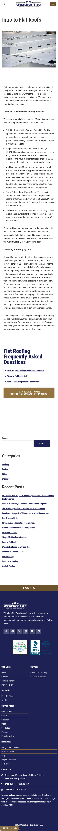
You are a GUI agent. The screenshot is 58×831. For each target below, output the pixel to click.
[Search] (5, 4)
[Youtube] (12, 631)
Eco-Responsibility (10, 518)
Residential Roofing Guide (13, 551)
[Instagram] (19, 631)
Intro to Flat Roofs (9, 542)
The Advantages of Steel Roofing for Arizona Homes (23, 508)
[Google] (38, 631)
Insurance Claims (9, 532)
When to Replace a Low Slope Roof (16, 547)
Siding (4, 474)
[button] (29, 370)
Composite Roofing (10, 561)
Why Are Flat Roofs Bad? (17, 376)
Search (5, 438)
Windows (6, 479)
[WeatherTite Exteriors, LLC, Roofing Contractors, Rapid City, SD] (41, 654)
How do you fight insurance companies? (18, 527)
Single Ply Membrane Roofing (14, 537)
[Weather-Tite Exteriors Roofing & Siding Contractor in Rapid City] (29, 4)
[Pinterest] (25, 631)
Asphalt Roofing (8, 566)
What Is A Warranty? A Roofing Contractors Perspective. (25, 503)
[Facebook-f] (6, 631)
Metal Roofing (8, 556)
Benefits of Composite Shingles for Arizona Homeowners (25, 513)
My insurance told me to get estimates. (18, 523)
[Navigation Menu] (53, 4)
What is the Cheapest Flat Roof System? (24, 381)
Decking (5, 464)
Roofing (5, 469)
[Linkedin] (32, 631)
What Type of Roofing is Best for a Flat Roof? (25, 370)
